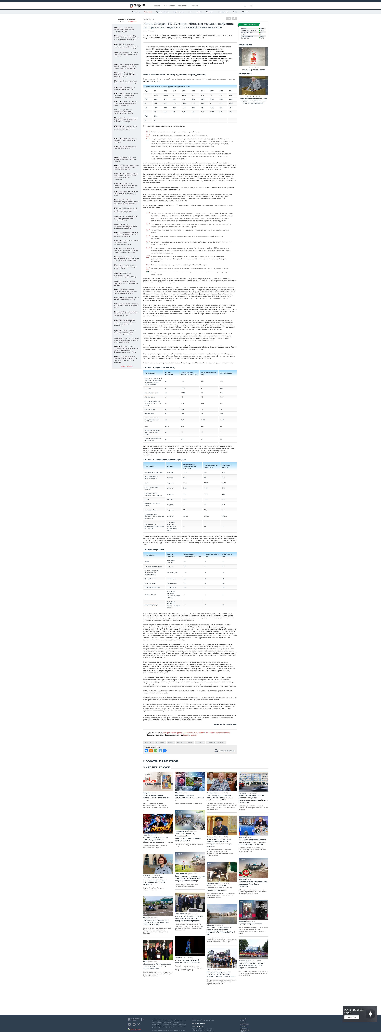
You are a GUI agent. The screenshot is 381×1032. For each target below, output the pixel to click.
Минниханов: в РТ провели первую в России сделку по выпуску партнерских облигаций (126, 259)
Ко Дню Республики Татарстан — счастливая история (155, 883)
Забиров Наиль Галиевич (216, 742)
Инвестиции (160, 742)
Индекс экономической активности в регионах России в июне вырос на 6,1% (126, 314)
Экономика (148, 12)
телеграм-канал (169, 733)
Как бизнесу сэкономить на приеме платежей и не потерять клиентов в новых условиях (253, 802)
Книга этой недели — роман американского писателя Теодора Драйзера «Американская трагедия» (156, 801)
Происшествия (212, 793)
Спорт (235, 12)
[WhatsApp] (155, 750)
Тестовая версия (197, 1026)
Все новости (132, 21)
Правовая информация (244, 1023)
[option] (253, 70)
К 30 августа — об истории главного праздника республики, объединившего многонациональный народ (253, 888)
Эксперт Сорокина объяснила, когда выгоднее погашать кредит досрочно (124, 332)
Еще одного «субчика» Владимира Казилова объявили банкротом (190, 881)
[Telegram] (160, 750)
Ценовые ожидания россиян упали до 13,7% (125, 147)
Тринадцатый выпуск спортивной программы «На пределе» (158, 842)
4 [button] (258, 67)
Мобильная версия (198, 1023)
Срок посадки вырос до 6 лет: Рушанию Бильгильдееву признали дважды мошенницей (126, 66)
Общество (245, 12)
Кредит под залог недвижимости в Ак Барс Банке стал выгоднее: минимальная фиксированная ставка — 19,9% (126, 349)
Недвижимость (179, 12)
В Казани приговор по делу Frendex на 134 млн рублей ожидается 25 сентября (126, 120)
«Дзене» (193, 735)
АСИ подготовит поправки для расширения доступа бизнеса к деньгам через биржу (126, 46)
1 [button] (249, 67)
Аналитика (135, 12)
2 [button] (252, 67)
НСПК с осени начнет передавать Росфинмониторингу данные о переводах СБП (125, 210)
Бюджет (171, 742)
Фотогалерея (169, 6)
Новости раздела (126, 366)
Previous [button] (240, 56)
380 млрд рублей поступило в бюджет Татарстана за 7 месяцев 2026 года (126, 75)
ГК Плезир (200, 742)
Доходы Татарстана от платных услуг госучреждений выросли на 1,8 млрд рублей (126, 95)
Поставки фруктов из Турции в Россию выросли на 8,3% (126, 82)
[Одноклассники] (234, 18)
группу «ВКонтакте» (185, 733)
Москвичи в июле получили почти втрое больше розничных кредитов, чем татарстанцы (124, 323)
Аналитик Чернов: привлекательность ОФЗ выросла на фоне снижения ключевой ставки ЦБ (125, 359)
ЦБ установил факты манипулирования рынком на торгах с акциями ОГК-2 (125, 128)
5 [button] (259, 96)
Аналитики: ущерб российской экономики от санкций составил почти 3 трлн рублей (126, 250)
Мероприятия (223, 12)
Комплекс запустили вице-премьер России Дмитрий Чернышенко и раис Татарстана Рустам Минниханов (158, 970)
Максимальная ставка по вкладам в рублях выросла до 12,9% (126, 193)
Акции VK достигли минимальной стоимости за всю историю (125, 159)
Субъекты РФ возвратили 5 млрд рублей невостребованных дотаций (123, 111)
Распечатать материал (227, 751)
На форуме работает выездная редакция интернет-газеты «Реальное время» (189, 839)
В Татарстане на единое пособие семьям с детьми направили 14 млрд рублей (125, 291)
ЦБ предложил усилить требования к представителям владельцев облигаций (126, 167)
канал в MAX (199, 733)
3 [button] (255, 67)
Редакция (243, 1018)
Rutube (186, 735)
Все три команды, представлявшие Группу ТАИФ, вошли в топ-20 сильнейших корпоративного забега (221, 978)
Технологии (210, 12)
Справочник (183, 6)
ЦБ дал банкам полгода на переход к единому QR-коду (126, 298)
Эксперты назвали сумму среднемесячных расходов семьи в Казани (125, 267)
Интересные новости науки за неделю (189, 799)
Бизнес (198, 12)
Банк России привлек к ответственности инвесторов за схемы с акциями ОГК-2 (126, 103)
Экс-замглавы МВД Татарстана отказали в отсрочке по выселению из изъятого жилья (126, 38)
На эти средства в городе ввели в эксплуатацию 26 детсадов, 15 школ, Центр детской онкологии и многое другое (222, 934)
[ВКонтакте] (228, 18)
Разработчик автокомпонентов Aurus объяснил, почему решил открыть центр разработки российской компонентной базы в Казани (189, 923)
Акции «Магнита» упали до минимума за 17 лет (124, 88)
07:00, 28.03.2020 (149, 31)
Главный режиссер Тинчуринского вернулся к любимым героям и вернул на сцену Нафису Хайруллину (189, 965)
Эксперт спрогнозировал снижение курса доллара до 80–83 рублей (125, 226)
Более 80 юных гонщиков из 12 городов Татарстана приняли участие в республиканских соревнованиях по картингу (157, 927)
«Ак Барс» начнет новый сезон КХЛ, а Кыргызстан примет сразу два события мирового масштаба (252, 845)
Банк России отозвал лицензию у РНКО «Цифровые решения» (125, 140)
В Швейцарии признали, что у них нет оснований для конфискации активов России (126, 202)
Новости (157, 6)
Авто (190, 12)
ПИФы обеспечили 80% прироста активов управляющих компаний (126, 54)
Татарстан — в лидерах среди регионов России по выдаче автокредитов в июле (126, 340)
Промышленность (162, 12)
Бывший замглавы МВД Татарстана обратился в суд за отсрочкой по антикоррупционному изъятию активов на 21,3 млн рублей (221, 847)
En (251, 6)
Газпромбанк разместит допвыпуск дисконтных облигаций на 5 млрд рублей (125, 185)
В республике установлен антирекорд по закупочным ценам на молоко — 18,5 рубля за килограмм (221, 891)
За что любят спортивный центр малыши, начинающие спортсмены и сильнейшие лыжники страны (253, 969)
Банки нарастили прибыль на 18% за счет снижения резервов (126, 283)
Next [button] (266, 56)
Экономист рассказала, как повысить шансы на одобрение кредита (126, 305)
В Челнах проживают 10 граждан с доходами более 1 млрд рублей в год (125, 218)
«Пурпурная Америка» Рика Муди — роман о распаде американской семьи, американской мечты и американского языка (253, 928)
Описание (243, 1026)
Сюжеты (195, 6)
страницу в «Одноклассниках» (218, 733)
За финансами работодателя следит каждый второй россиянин (124, 29)
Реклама (243, 1021)
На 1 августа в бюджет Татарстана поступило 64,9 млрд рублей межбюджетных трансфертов (126, 176)
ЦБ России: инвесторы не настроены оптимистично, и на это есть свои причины (126, 234)
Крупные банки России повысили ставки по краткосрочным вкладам (126, 242)
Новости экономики (126, 19)
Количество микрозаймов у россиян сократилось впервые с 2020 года (125, 275)
